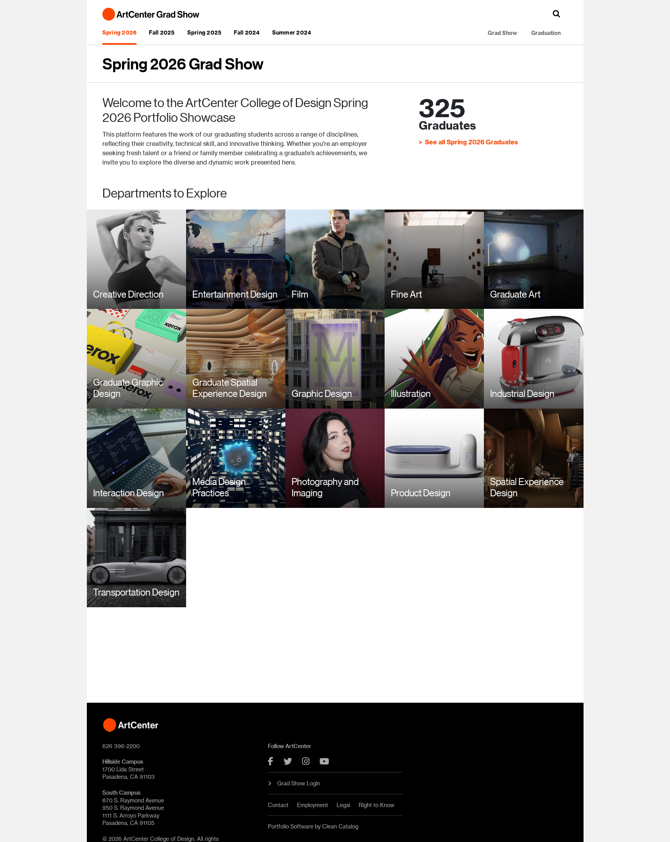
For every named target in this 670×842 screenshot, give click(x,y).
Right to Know (376, 805)
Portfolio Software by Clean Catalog (313, 826)
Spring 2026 (119, 32)
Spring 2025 (204, 32)
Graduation (546, 32)
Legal (343, 805)
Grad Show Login (298, 783)
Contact (278, 805)
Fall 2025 (161, 32)
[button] (556, 14)
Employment (312, 805)
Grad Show (502, 32)
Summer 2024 (291, 32)
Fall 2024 (246, 32)
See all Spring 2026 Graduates (471, 142)
